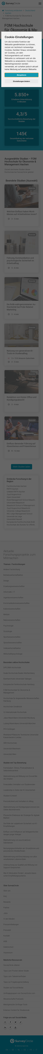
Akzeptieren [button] (21, 75)
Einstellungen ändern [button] (21, 81)
